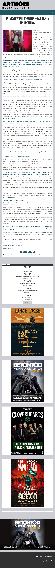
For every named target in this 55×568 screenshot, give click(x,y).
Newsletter (48, 556)
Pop (37, 254)
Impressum (39, 556)
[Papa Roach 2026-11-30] (27, 506)
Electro (27, 254)
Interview (13, 254)
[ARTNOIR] (15, 9)
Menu (52, 12)
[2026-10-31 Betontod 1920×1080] (27, 549)
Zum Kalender (27, 302)
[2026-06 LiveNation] (27, 355)
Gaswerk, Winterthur (27, 297)
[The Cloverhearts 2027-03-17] (27, 454)
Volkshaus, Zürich (27, 276)
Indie (31, 254)
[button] (21, 252)
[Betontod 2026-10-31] (27, 402)
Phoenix (34, 254)
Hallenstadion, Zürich (27, 269)
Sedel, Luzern (27, 290)
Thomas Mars (42, 254)
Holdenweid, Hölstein (27, 283)
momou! (35, 566)
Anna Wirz (10, 248)
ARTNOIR (27, 566)
